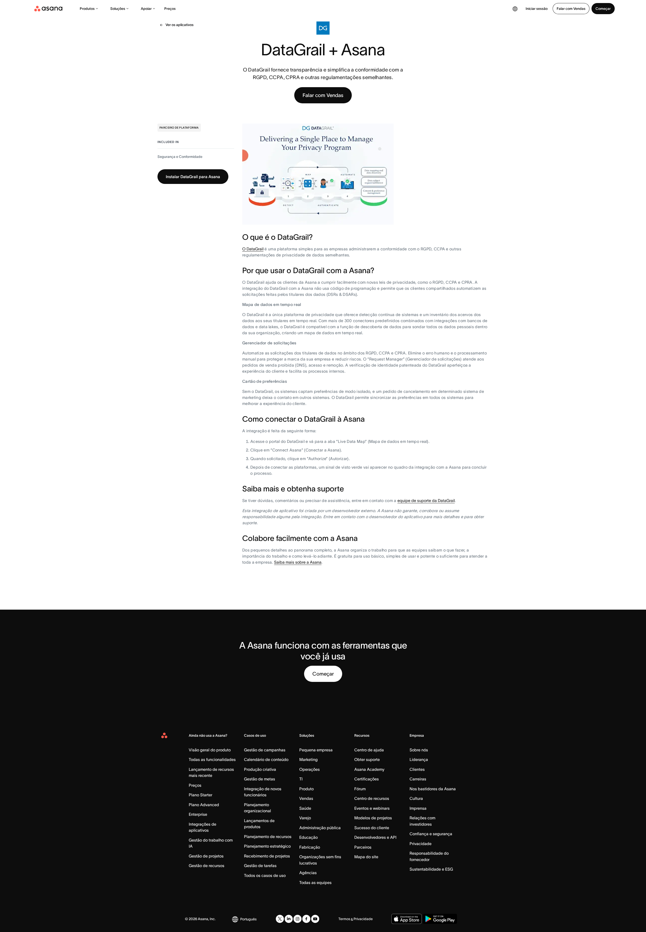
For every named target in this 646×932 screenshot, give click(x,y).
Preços (170, 9)
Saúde (305, 808)
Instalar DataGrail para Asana (193, 177)
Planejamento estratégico (267, 846)
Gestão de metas (259, 779)
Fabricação (309, 847)
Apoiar (146, 9)
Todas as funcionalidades (212, 759)
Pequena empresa (316, 750)
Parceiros (362, 847)
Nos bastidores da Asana (433, 788)
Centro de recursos (371, 798)
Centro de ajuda (369, 750)
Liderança (419, 759)
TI (301, 779)
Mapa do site (366, 856)
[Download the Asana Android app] (440, 919)
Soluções (117, 9)
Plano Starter (200, 795)
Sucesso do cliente (371, 827)
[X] (280, 919)
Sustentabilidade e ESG (431, 869)
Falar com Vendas (571, 9)
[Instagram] (297, 919)
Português (248, 919)
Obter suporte (367, 759)
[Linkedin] (289, 919)
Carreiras (418, 779)
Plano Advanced (204, 804)
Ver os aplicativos (180, 25)
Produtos (87, 9)
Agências (308, 872)
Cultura (416, 798)
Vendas (306, 798)
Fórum (360, 788)
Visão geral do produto (210, 750)
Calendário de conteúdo (266, 759)
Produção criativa (260, 769)
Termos (344, 919)
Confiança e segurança (431, 833)
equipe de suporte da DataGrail (426, 500)
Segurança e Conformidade (179, 157)
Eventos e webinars (372, 808)
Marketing (308, 759)
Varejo (305, 818)
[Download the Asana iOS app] (406, 919)
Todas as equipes (315, 882)
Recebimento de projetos (267, 856)
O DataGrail (252, 249)
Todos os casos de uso (265, 875)
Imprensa (418, 808)
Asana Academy (369, 769)
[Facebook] (306, 919)
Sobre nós (419, 750)
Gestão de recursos (206, 865)
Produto (306, 788)
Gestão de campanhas (264, 750)
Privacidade (421, 843)
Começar (603, 9)
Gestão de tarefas (260, 865)
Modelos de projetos (373, 818)
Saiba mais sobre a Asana (297, 562)
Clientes (417, 769)
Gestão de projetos (206, 856)
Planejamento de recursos (267, 836)
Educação (308, 837)
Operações (309, 769)
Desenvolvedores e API (375, 837)
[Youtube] (315, 919)
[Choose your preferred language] (515, 8)
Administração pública (320, 827)
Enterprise (198, 814)
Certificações (366, 779)
